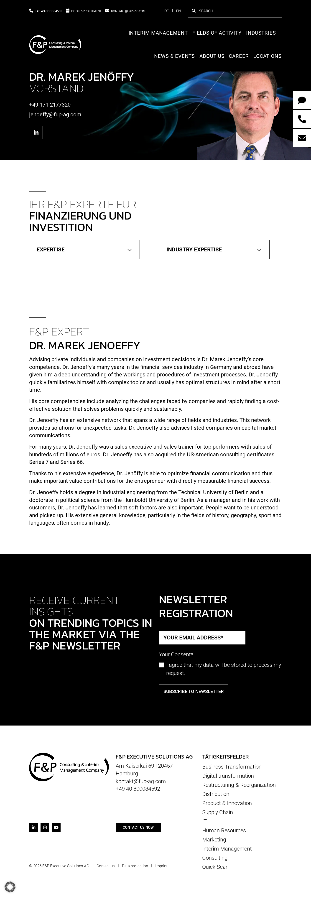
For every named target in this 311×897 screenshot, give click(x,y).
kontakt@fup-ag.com (128, 11)
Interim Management (158, 33)
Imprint (161, 866)
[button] (10, 887)
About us (211, 56)
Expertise (51, 249)
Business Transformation (232, 767)
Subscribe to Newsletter (193, 691)
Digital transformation (228, 776)
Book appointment (86, 11)
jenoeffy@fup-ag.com (55, 114)
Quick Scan (215, 867)
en (178, 10)
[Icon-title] (36, 132)
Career (239, 56)
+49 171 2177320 (50, 105)
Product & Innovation (227, 803)
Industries (261, 33)
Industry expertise (194, 249)
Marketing (214, 839)
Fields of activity (217, 33)
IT (204, 821)
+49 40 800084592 (48, 11)
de (166, 10)
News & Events (174, 56)
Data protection (135, 866)
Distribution (215, 794)
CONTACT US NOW (138, 827)
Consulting (214, 858)
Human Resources (224, 830)
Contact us (106, 866)
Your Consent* (176, 654)
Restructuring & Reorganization (239, 785)
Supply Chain (217, 812)
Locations (267, 56)
